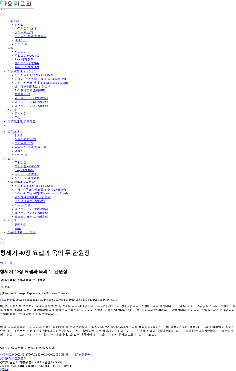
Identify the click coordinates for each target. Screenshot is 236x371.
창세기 (67, 354)
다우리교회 (7, 354)
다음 (10, 262)
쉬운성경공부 (82, 354)
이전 (3, 262)
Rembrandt (8, 299)
